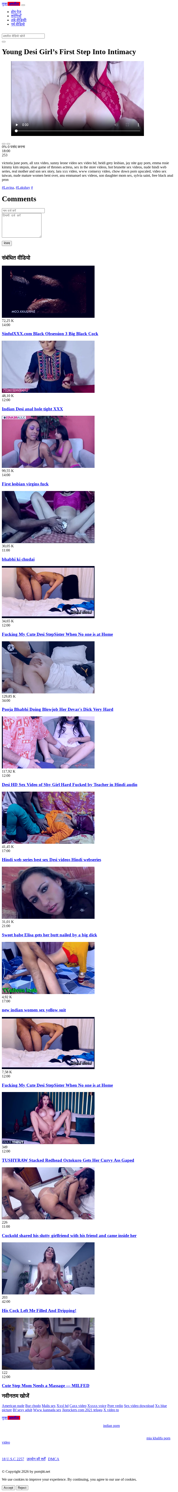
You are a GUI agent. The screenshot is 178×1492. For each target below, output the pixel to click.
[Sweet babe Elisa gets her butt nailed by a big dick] (48, 917)
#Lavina (8, 187)
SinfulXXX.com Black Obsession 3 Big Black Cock (50, 333)
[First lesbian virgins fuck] (48, 467)
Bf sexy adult (22, 1410)
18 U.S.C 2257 (13, 1459)
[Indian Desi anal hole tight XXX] (48, 391)
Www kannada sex (47, 1410)
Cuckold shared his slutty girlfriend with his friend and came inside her (69, 1235)
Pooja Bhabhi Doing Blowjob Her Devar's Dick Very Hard (57, 709)
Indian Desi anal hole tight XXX (32, 408)
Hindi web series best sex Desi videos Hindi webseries (51, 859)
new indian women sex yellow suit (34, 1009)
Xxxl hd (63, 1406)
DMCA (53, 1459)
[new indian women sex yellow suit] (48, 993)
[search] (4, 41)
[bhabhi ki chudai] (48, 542)
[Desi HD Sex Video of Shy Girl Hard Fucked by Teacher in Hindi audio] (48, 767)
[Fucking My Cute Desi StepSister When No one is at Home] (48, 617)
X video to (111, 1410)
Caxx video (78, 1406)
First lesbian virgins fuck (25, 484)
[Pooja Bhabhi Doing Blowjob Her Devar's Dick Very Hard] (48, 692)
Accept (8, 1487)
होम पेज (16, 12)
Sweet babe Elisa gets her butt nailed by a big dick (49, 934)
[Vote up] (4, 144)
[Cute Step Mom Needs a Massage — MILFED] (48, 1368)
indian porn (111, 1426)
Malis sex (49, 1406)
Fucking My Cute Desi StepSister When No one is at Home (57, 634)
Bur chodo (33, 1406)
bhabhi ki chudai (18, 559)
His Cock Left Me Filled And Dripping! (39, 1310)
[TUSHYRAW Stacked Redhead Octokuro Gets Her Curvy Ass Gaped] (48, 1143)
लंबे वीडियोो (18, 20)
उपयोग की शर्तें (36, 1459)
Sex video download (139, 1406)
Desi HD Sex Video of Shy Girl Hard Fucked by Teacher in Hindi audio (69, 784)
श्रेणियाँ (16, 16)
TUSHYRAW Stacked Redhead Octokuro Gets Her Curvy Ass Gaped (68, 1160)
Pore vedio (115, 1406)
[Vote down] (8, 144)
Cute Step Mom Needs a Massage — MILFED (45, 1385)
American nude (13, 1406)
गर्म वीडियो (18, 24)
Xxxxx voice (96, 1406)
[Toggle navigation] (23, 5)
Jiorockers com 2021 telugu (82, 1410)
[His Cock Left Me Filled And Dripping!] (48, 1293)
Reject (22, 1487)
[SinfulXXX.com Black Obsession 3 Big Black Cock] (48, 316)
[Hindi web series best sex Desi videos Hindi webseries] (48, 842)
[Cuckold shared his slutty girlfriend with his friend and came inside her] (48, 1218)
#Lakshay (23, 187)
